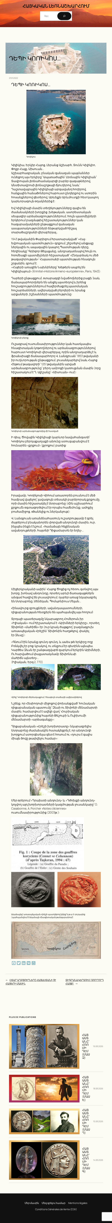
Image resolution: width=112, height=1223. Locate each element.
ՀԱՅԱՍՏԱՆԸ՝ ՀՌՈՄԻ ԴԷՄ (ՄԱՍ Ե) (86, 1089)
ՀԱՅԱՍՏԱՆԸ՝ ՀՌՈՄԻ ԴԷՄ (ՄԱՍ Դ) (86, 1121)
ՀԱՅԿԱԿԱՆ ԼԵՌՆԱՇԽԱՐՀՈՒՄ (56, 6)
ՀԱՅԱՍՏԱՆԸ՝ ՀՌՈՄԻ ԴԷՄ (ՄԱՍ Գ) (86, 1160)
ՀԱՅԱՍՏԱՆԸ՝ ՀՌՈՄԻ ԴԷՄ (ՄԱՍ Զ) (86, 1046)
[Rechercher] (64, 16)
